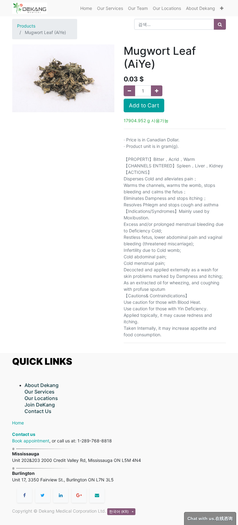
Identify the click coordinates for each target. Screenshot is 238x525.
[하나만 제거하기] (129, 90)
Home (18, 422)
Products (26, 25)
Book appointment (30, 440)
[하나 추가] (156, 90)
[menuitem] (86, 8)
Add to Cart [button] (144, 105)
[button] (222, 8)
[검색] (220, 24)
